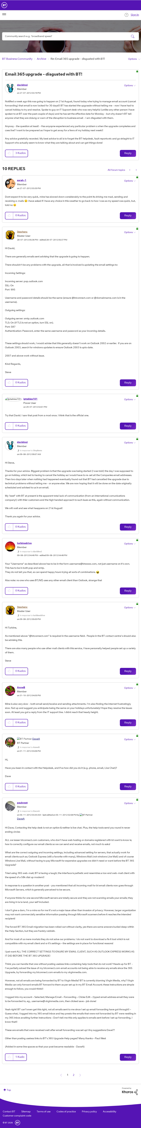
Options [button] (132, 59)
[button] (9, 153)
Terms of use (44, 1112)
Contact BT (9, 1112)
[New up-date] (136, 170)
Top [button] (9, 1090)
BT (17, 1122)
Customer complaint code (17, 1116)
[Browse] (4, 14)
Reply (128, 153)
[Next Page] (80, 1075)
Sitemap (26, 1112)
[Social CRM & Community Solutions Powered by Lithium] (130, 1091)
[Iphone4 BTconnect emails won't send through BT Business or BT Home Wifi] (130, 170)
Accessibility (109, 1112)
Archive (41, 59)
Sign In (135, 15)
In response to (31, 451)
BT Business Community (17, 59)
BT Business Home (4, 5)
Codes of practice (66, 1112)
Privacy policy (89, 1112)
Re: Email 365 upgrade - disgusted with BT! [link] (78, 59)
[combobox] (70, 36)
